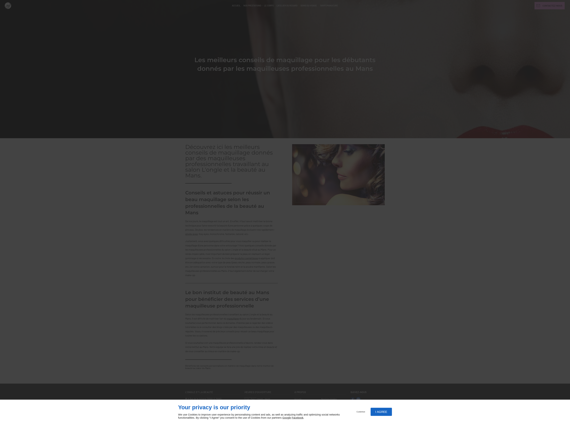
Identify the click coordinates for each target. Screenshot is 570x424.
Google (286, 417)
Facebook (297, 417)
